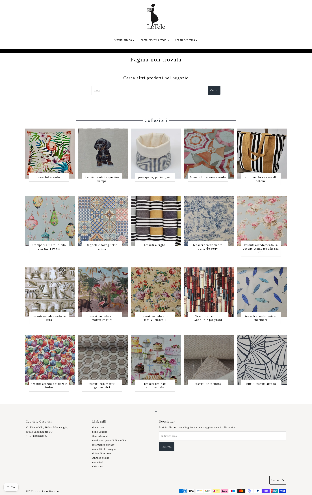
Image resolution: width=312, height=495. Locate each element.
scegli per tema (185, 39)
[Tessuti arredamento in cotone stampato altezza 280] (262, 221)
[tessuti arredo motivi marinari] (262, 292)
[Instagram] (156, 412)
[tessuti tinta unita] (209, 360)
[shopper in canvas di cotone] (262, 153)
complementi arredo (154, 39)
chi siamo (97, 466)
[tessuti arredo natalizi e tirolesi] (50, 360)
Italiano (276, 480)
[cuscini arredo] (50, 153)
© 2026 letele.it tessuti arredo (42, 491)
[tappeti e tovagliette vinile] (103, 221)
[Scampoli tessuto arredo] (209, 153)
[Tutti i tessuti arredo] (262, 360)
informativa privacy (103, 444)
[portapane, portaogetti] (156, 153)
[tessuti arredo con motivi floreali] (156, 292)
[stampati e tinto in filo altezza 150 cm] (50, 221)
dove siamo (98, 427)
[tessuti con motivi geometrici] (103, 360)
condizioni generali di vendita (109, 440)
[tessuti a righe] (156, 221)
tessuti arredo (123, 39)
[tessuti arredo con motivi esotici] (103, 292)
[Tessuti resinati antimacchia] (156, 360)
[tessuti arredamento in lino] (50, 292)
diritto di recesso (101, 453)
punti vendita (99, 431)
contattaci (97, 462)
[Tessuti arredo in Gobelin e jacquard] (209, 292)
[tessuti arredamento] (209, 221)
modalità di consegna (104, 449)
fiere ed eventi (100, 436)
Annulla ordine (100, 457)
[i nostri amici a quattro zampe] (103, 153)
